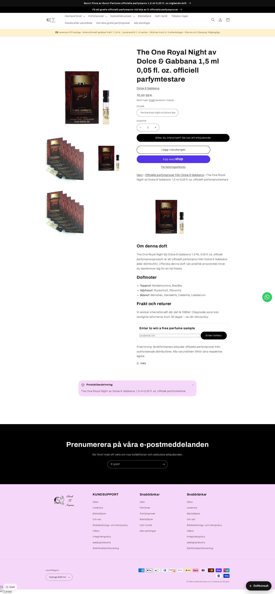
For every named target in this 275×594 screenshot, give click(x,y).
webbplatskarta (102, 542)
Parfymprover (147, 513)
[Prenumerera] (163, 464)
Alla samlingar (148, 531)
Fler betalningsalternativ (173, 167)
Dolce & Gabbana (148, 88)
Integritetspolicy (102, 537)
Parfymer (145, 508)
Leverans (98, 508)
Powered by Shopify (220, 582)
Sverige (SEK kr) (57, 577)
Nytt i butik (146, 525)
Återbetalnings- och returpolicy (110, 525)
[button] (74, 16)
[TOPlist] (6, 591)
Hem (140, 175)
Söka (96, 502)
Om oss (97, 519)
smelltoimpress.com (202, 582)
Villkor (96, 531)
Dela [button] (143, 363)
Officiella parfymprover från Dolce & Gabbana (174, 175)
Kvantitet (142, 121)
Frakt (152, 100)
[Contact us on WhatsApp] (267, 297)
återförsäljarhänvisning (106, 548)
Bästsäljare (99, 513)
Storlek (140, 106)
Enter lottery (214, 335)
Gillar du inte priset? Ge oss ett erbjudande (183, 137)
